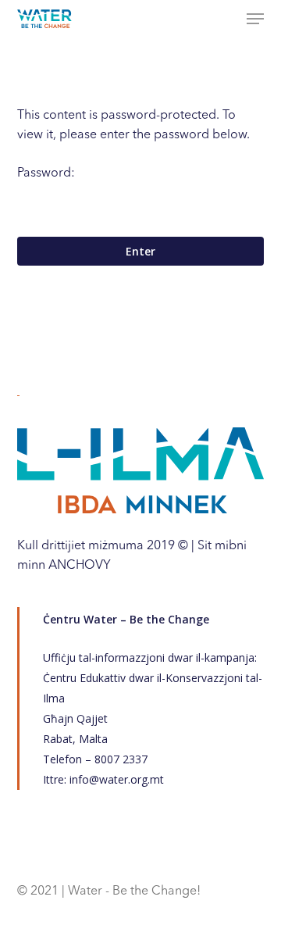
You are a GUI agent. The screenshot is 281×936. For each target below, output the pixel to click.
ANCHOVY (79, 565)
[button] (255, 19)
